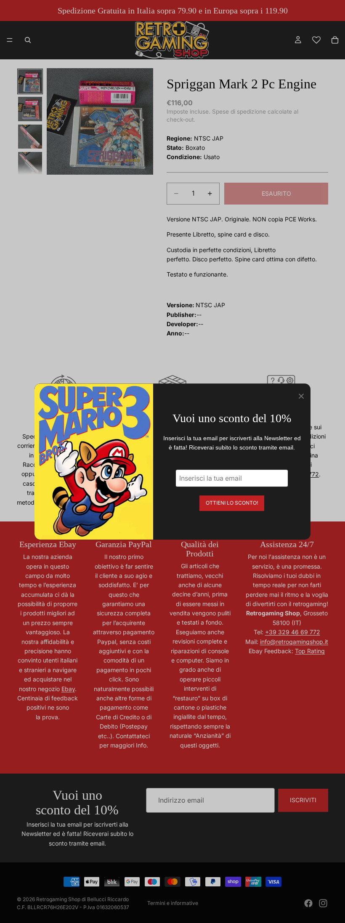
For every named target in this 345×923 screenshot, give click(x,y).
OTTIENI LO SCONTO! (232, 503)
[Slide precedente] (56, 121)
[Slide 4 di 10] (30, 164)
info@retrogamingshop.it (294, 641)
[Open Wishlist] (316, 40)
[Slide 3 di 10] (30, 137)
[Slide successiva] (144, 121)
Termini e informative (172, 903)
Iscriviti (303, 799)
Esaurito (276, 193)
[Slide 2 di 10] (30, 109)
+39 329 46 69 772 (292, 632)
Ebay (68, 688)
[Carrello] (335, 40)
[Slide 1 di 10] (30, 81)
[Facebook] (308, 903)
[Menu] (9, 40)
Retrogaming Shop (58, 899)
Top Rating (310, 650)
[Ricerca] (28, 40)
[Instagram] (323, 903)
